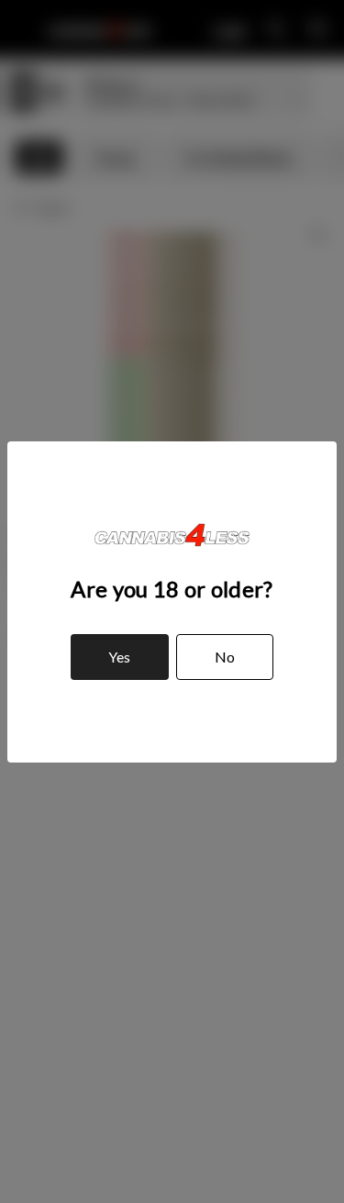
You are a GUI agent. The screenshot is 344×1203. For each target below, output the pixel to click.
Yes (119, 656)
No (225, 656)
